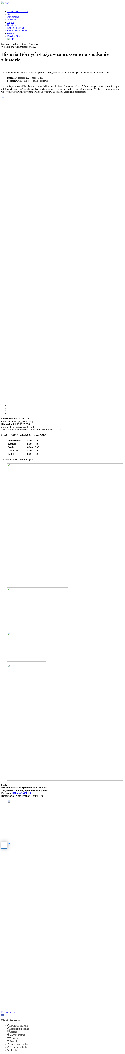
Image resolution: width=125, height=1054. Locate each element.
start (9, 14)
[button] (2, 1015)
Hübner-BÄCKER (21, 793)
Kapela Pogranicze (16, 28)
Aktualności (13, 17)
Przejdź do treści (9, 1012)
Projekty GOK (14, 36)
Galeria (10, 33)
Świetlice (11, 25)
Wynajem (11, 19)
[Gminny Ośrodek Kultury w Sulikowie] (62, 2)
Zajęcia (10, 22)
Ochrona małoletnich (17, 30)
